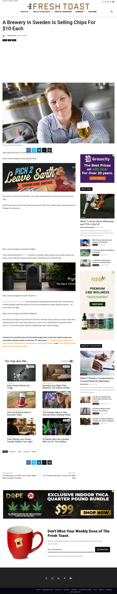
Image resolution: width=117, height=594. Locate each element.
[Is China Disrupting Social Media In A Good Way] (85, 252)
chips (19, 451)
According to (14, 301)
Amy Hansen (11, 35)
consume (26, 451)
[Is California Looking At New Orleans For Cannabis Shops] (85, 263)
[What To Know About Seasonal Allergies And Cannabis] (85, 242)
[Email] (44, 150)
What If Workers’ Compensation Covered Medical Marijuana (97, 379)
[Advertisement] (58, 62)
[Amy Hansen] (4, 35)
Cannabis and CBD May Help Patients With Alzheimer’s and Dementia (102, 399)
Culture (83, 217)
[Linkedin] (39, 150)
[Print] (49, 150)
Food (9, 40)
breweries (12, 451)
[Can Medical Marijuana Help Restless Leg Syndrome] (85, 411)
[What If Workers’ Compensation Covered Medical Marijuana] (97, 363)
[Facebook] (28, 150)
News (14, 40)
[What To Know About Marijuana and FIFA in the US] (97, 206)
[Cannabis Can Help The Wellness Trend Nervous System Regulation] (85, 421)
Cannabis (95, 255)
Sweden (34, 451)
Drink (4, 40)
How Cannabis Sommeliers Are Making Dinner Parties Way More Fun (28, 343)
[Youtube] (70, 578)
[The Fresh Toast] (58, 6)
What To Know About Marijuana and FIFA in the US (97, 223)
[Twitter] (34, 150)
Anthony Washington (87, 227)
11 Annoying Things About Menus (60, 340)
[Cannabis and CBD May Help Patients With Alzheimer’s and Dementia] (85, 399)
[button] (111, 11)
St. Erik (25, 255)
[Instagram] (52, 578)
